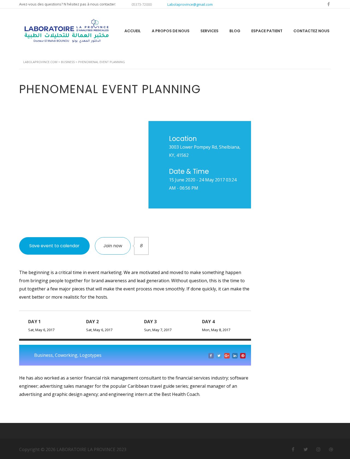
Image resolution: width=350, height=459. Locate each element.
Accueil (132, 31)
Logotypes (90, 355)
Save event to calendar (54, 246)
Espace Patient (266, 31)
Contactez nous (311, 31)
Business (43, 355)
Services (209, 31)
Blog (234, 31)
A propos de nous (170, 31)
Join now (117, 246)
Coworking (66, 355)
